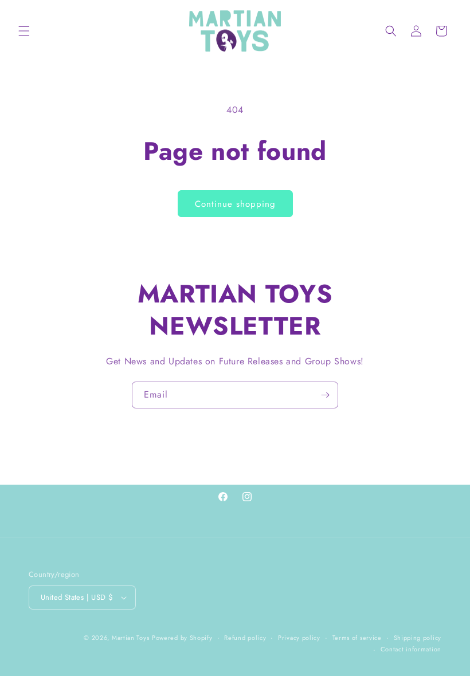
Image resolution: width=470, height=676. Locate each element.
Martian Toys (130, 637)
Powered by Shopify (182, 637)
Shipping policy (418, 637)
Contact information (411, 649)
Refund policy (245, 637)
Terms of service (357, 637)
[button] (24, 31)
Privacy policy (299, 637)
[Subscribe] (325, 395)
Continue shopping (235, 204)
